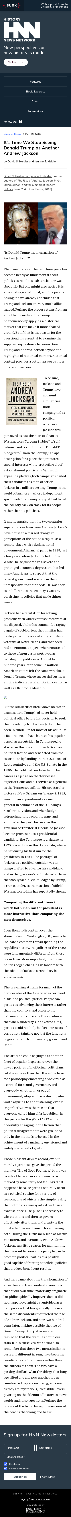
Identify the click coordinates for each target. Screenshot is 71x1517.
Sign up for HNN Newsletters (35, 1499)
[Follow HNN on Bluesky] (20, 121)
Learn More (47, 1477)
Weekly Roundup (19, 1468)
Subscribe (15, 62)
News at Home (12, 134)
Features (35, 81)
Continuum (15, 1464)
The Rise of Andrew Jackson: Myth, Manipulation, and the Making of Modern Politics (32, 185)
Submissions (35, 111)
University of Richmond (54, 6)
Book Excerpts (35, 91)
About (35, 101)
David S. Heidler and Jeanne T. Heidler (28, 176)
